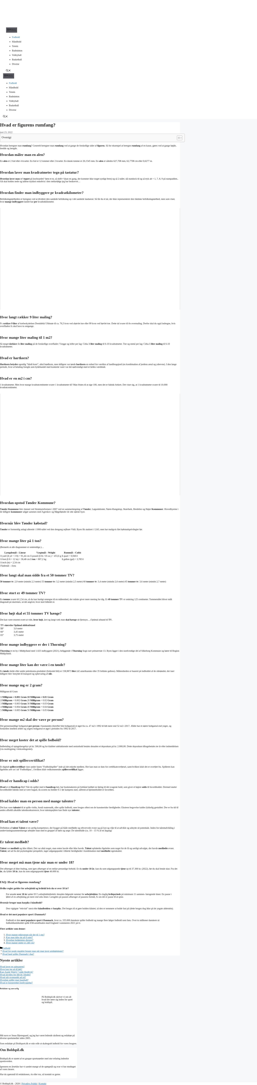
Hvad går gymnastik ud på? (13, 977)
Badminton (17, 50)
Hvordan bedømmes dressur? (19, 940)
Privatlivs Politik (29, 1083)
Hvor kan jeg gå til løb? (11, 969)
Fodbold (16, 37)
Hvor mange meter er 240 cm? (20, 942)
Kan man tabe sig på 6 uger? (19, 937)
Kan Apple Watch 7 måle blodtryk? (16, 972)
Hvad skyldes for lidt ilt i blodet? (15, 974)
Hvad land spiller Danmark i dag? (18, 954)
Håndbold (16, 41)
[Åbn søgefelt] (8, 71)
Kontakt (42, 1083)
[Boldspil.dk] (20, 26)
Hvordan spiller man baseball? (14, 980)
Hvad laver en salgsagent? (12, 966)
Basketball (17, 59)
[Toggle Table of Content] (178, 137)
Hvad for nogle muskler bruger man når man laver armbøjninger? (33, 951)
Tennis (15, 46)
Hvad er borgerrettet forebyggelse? (16, 982)
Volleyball (16, 55)
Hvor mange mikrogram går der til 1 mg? (25, 934)
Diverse (15, 64)
